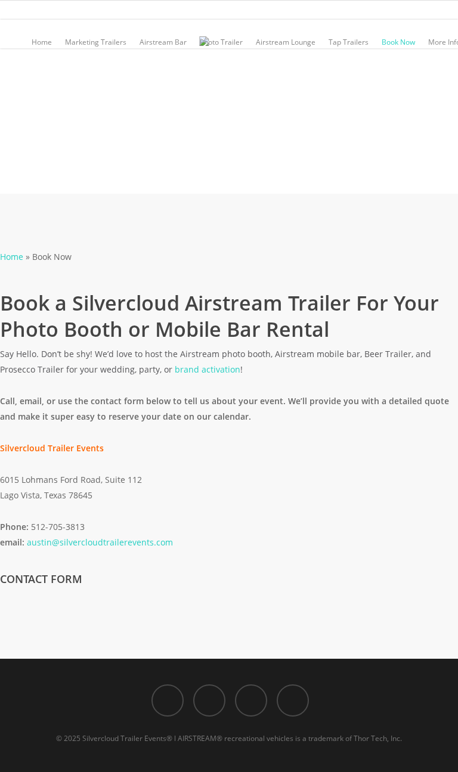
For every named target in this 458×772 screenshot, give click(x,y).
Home (42, 42)
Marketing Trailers (95, 42)
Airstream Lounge (285, 42)
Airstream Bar (163, 42)
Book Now (398, 42)
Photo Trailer (221, 42)
